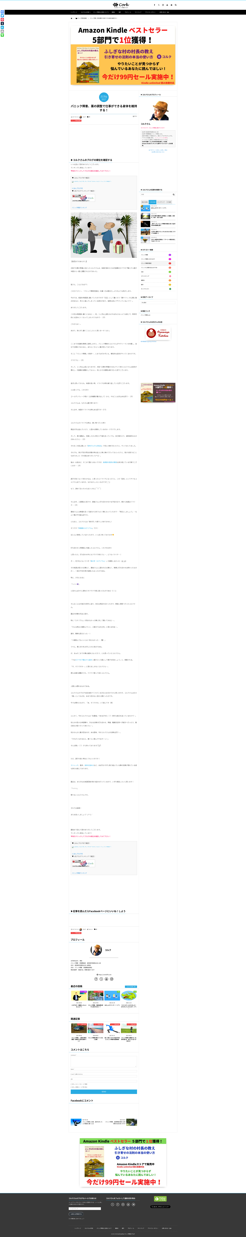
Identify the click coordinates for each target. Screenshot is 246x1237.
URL (72, 1079)
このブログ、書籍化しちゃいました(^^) (78, 1006)
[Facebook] (2, 12)
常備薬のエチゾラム (85, 528)
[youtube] (167, 5)
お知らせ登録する (76, 1214)
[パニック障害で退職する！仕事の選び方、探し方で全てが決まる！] (129, 1032)
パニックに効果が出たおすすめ (155, 267)
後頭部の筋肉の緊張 (110, 462)
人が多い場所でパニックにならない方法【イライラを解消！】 (163, 232)
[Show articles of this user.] (87, 950)
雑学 (120, 12)
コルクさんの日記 (85, 12)
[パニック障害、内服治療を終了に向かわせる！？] (95, 998)
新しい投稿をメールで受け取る (79, 1087)
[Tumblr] (2, 23)
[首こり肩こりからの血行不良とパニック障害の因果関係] (112, 1032)
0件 (89, 117)
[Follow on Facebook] (117, 1204)
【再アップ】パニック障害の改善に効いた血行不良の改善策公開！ (163, 224)
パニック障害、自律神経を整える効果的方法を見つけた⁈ (115, 1122)
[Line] (2, 35)
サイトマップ (138, 12)
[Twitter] (2, 16)
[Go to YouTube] (106, 979)
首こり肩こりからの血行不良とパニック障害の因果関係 (112, 1038)
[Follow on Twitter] (158, 5)
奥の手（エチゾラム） (98, 561)
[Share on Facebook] (154, 5)
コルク (84, 117)
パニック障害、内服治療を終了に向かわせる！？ (95, 1006)
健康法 (113, 12)
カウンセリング (155, 276)
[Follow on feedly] (171, 5)
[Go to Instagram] (111, 979)
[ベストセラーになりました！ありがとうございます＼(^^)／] (129, 999)
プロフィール (128, 12)
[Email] (2, 31)
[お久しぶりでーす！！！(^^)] (112, 998)
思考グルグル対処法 (94, 446)
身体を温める (89, 765)
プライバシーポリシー (150, 12)
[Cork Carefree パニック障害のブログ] (121, 6)
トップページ (74, 12)
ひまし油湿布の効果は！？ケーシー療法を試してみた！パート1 (163, 240)
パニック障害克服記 (76, 120)
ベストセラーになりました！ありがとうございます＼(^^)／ (128, 1006)
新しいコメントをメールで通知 (79, 1084)
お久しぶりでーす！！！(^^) (112, 1005)
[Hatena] (2, 27)
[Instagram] (163, 5)
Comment (73, 1055)
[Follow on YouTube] (128, 1204)
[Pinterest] (2, 20)
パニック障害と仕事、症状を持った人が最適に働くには (92, 1122)
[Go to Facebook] (96, 979)
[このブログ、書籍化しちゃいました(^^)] (79, 998)
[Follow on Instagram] (123, 1204)
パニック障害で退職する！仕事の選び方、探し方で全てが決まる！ (128, 1039)
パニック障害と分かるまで (155, 259)
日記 (118, 991)
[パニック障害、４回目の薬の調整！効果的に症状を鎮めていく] (79, 1032)
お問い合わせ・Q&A (164, 12)
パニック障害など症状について (100, 12)
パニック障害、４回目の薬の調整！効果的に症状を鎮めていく (78, 1039)
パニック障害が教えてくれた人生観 (95, 1038)
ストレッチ (74, 765)
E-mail (72, 1074)
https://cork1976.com (105, 974)
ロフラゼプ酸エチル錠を (83, 660)
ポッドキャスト (155, 289)
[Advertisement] (104, 141)
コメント (91, 929)
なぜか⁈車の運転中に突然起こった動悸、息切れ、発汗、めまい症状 (163, 216)
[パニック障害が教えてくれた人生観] (95, 1032)
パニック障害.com (145, 315)
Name (72, 1069)
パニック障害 (83, 991)
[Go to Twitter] (101, 979)
